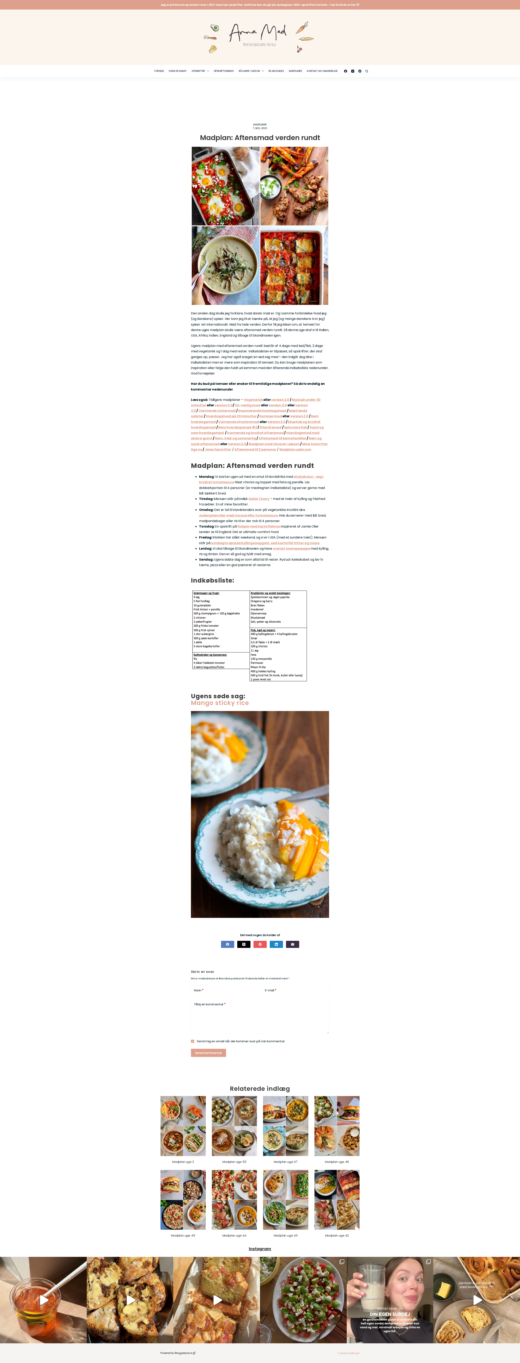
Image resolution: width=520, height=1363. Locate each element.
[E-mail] (292, 944)
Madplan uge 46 (337, 1162)
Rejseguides (276, 71)
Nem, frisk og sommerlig (235, 438)
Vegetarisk (253, 399)
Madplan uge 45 (183, 1235)
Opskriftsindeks (224, 71)
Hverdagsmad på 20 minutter (231, 416)
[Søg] (366, 71)
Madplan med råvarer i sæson (274, 444)
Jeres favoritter (218, 449)
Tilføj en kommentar (210, 1004)
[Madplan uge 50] (234, 1126)
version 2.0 (280, 399)
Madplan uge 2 (183, 1162)
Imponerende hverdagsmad (262, 410)
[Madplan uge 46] (337, 1126)
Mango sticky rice (220, 702)
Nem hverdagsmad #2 (237, 427)
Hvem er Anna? (178, 71)
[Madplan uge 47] (285, 1126)
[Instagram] (352, 71)
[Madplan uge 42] (337, 1200)
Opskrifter (198, 71)
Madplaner (295, 71)
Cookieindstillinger (348, 1353)
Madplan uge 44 (234, 1235)
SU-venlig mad (247, 405)
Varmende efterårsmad (238, 422)
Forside (159, 71)
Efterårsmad (271, 427)
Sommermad (270, 416)
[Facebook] (345, 71)
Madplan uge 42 (337, 1235)
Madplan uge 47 (286, 1162)
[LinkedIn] (276, 944)
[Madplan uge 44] (234, 1200)
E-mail (270, 990)
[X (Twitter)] (243, 944)
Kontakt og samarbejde (322, 71)
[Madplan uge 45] (183, 1200)
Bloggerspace (183, 1353)
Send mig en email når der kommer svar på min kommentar (240, 1041)
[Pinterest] (359, 71)
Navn (199, 990)
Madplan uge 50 (234, 1162)
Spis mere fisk (295, 427)
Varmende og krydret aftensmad (255, 433)
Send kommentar (208, 1053)
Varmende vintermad (217, 410)
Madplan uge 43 (286, 1235)
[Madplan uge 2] (183, 1126)
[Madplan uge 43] (285, 1200)
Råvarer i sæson (249, 71)
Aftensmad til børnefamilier (282, 438)
